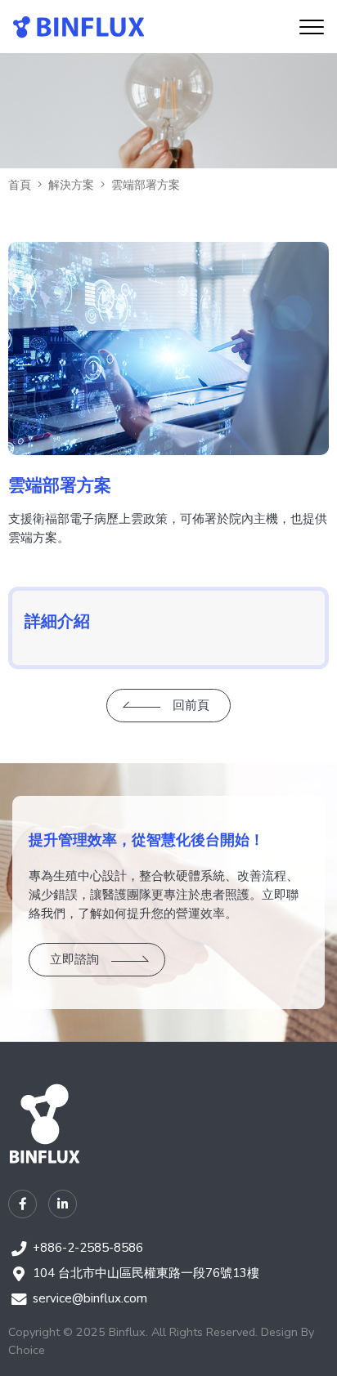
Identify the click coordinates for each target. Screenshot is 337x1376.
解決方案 (71, 184)
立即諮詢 (74, 959)
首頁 (19, 184)
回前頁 (191, 705)
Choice (26, 1350)
